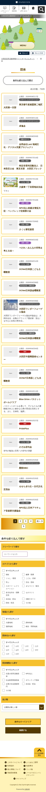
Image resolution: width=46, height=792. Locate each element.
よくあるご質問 (32, 762)
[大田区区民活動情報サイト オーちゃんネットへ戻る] (33, 8)
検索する (23, 730)
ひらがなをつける (24, 2)
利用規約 (10, 766)
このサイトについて (5, 11)
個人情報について (14, 769)
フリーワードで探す (10, 547)
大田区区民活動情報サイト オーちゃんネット (18, 59)
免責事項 (29, 766)
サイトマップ (21, 779)
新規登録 (14, 11)
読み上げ (25, 53)
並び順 (5, 699)
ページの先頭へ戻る (39, 754)
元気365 (27, 789)
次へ (38, 521)
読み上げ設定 (39, 53)
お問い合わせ (23, 11)
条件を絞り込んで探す (23, 80)
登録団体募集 (12, 773)
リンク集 (29, 769)
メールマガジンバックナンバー (33, 774)
